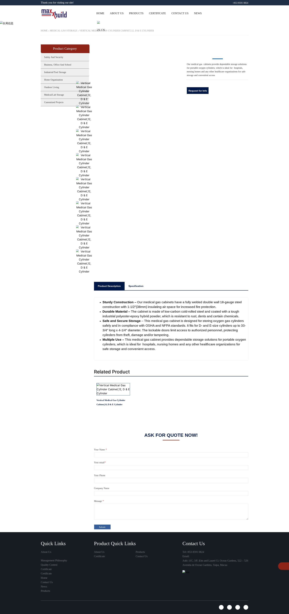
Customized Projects (53, 102)
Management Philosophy (54, 606)
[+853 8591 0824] (281, 566)
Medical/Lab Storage (54, 95)
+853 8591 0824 (240, 3)
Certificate (157, 13)
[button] (183, 70)
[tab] (109, 331)
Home (100, 13)
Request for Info (197, 90)
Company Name (101, 534)
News (198, 13)
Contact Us (179, 13)
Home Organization (53, 80)
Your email (100, 508)
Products (136, 13)
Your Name (100, 495)
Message (99, 547)
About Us (117, 13)
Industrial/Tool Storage (55, 72)
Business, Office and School (149, 33)
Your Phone (99, 521)
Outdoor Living (51, 87)
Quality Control (49, 610)
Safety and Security (144, 24)
